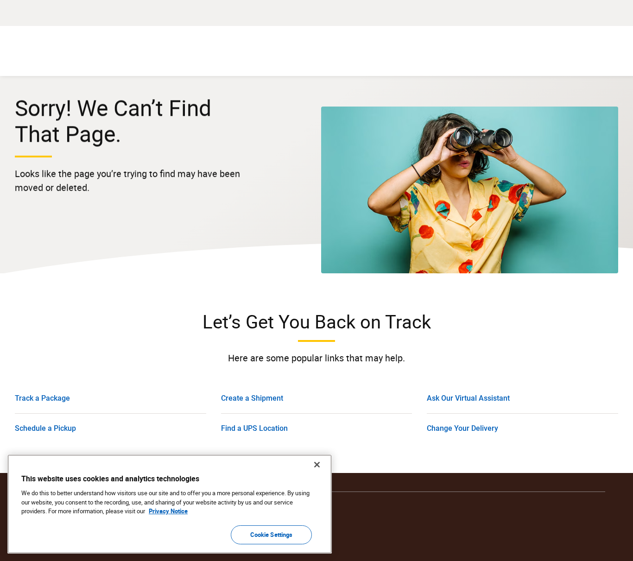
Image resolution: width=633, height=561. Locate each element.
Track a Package (42, 398)
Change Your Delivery (462, 428)
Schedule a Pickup (45, 428)
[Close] (317, 464)
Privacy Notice (168, 511)
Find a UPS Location (254, 428)
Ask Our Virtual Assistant (468, 398)
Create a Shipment (252, 398)
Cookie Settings (271, 534)
